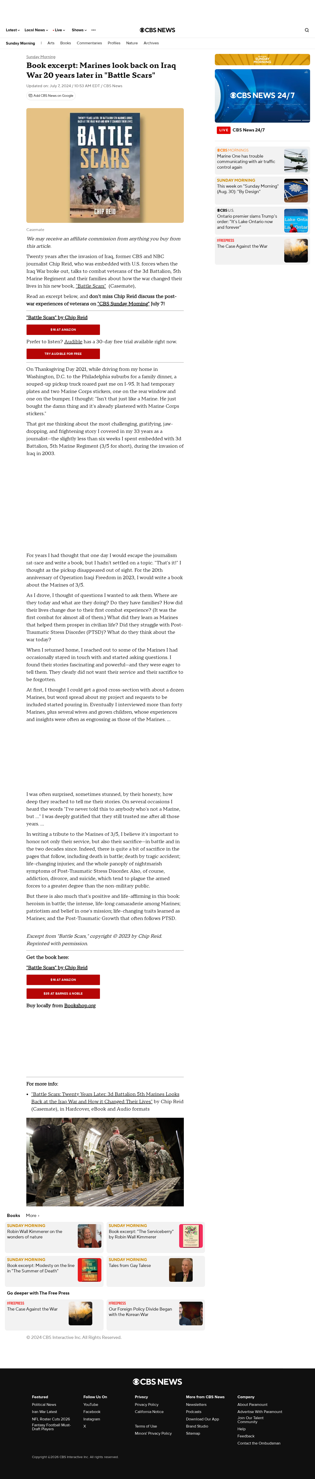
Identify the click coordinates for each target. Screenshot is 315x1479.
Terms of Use (146, 1426)
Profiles (114, 43)
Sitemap (193, 1433)
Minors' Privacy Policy (153, 1433)
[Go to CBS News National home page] (157, 30)
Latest (12, 30)
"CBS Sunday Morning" (123, 304)
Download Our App (202, 1419)
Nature (132, 43)
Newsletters (196, 1405)
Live (59, 30)
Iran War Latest (44, 1412)
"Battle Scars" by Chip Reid (57, 317)
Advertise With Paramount (259, 1412)
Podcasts (193, 1412)
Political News (44, 1405)
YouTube (90, 1405)
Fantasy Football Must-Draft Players (51, 1427)
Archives (151, 43)
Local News (35, 30)
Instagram (91, 1419)
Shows (78, 30)
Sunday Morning (20, 43)
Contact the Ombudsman (259, 1443)
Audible (73, 342)
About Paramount (252, 1405)
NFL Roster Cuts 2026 (51, 1419)
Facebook (91, 1412)
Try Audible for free (63, 354)
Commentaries (89, 43)
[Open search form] (307, 30)
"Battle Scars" (91, 286)
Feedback (245, 1436)
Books (65, 43)
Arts (50, 43)
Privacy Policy (146, 1405)
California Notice (149, 1412)
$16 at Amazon (63, 330)
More (31, 1215)
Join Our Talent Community (250, 1420)
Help (241, 1429)
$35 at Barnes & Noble (63, 994)
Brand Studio (197, 1426)
